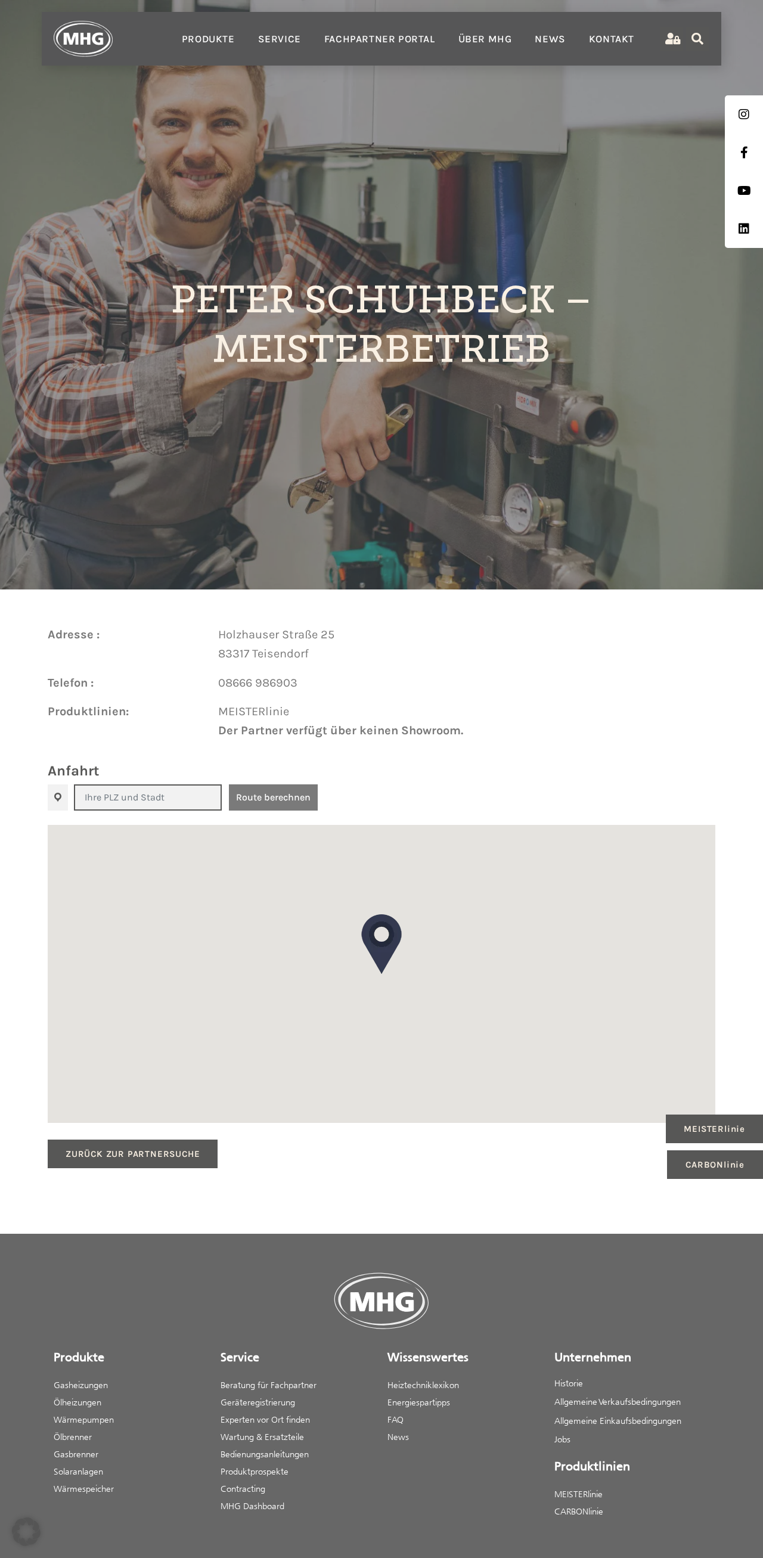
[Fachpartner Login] (671, 39)
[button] (381, 944)
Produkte (208, 39)
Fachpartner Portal (379, 39)
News (550, 39)
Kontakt (611, 39)
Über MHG (485, 39)
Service (279, 39)
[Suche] (697, 39)
